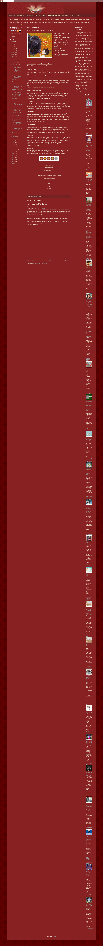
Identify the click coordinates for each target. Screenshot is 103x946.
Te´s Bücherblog (89, 565)
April (14, 144)
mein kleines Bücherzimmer (89, 703)
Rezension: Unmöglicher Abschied (88, 109)
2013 (12, 163)
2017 (12, 155)
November (15, 60)
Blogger (54, 936)
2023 (12, 48)
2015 (12, 159)
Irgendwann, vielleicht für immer (88, 575)
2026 (12, 41)
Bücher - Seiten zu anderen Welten (88, 358)
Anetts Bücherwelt (89, 291)
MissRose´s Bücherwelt (89, 732)
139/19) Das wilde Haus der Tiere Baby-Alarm (16, 76)
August (14, 136)
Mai (14, 142)
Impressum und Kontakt (31, 15)
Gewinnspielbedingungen (54, 15)
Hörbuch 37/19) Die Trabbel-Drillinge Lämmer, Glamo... (17, 91)
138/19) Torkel (15, 79)
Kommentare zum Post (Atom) (40, 263)
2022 (12, 50)
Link (56, 46)
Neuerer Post (30, 260)
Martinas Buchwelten (89, 170)
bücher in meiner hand (89, 259)
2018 (12, 153)
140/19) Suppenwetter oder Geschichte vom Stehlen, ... (16, 71)
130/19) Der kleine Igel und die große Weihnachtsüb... (17, 124)
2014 (12, 161)
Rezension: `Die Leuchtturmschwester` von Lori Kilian (89, 806)
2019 (12, 56)
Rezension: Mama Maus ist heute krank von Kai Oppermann (89, 207)
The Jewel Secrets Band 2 (89, 439)
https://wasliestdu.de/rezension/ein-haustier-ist (49, 189)
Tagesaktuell (12, 15)
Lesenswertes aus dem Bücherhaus (89, 460)
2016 (12, 157)
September (15, 64)
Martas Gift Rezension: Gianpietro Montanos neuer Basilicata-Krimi (88, 473)
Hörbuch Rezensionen (75, 15)
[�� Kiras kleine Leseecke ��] (88, 231)
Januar (14, 151)
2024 (12, 46)
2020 (12, 54)
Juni (14, 140)
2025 (12, 44)
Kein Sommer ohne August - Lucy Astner (89, 180)
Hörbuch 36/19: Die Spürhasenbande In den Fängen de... (17, 128)
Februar (15, 149)
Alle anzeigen (90, 928)
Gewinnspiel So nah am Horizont (17, 82)
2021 (12, 52)
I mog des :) (65, 15)
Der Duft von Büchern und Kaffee (89, 598)
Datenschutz (42, 15)
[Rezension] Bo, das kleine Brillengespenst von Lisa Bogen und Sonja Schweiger (89, 146)
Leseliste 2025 (20, 15)
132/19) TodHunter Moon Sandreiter (16, 113)
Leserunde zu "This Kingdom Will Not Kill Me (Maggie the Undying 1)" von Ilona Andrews (89, 509)
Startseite (49, 260)
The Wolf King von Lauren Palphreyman (89, 774)
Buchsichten (89, 196)
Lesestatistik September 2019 (16, 66)
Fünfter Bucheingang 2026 (88, 544)
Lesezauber (89, 534)
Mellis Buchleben (88, 392)
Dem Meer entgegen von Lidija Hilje (89, 269)
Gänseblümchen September (16, 116)
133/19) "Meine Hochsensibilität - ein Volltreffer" (17, 109)
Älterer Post (67, 260)
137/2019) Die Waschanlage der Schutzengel (17, 86)
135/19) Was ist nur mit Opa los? (17, 99)
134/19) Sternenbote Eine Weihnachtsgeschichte (17, 103)
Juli (14, 138)
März (14, 146)
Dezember (15, 58)
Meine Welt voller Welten (88, 635)
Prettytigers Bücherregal (89, 497)
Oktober (15, 62)
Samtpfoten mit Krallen (89, 98)
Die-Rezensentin (89, 795)
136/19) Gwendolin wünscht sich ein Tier (16, 95)
